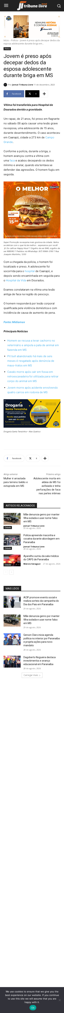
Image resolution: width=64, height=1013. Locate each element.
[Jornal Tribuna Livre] (6, 84)
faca (12, 160)
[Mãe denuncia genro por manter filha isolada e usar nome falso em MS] (12, 519)
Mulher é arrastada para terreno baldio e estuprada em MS (16, 482)
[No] (59, 1000)
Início (6, 40)
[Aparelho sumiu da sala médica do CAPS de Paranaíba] (12, 560)
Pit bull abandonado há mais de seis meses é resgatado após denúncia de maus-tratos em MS (30, 360)
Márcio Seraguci (32, 563)
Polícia (14, 40)
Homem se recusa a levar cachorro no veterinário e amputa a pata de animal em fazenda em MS (33, 345)
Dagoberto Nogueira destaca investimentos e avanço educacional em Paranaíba (39, 661)
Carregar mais (31, 675)
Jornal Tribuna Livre (22, 84)
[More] (44, 93)
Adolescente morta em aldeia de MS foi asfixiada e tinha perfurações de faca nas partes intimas (46, 486)
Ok (32, 1007)
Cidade (8, 527)
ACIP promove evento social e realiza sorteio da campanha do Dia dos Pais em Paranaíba (41, 601)
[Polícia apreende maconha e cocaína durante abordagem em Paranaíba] (12, 540)
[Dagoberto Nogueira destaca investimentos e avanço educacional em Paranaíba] (12, 662)
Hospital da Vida (16, 280)
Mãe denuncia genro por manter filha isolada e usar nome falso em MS (41, 518)
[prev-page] (6, 572)
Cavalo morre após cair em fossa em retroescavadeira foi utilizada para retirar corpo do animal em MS (32, 376)
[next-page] (11, 572)
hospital (30, 271)
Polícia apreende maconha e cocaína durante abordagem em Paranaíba (41, 539)
